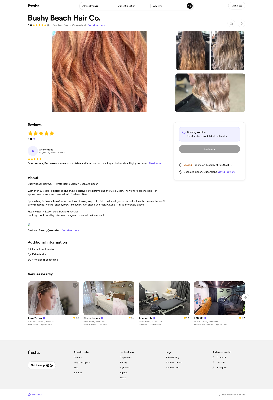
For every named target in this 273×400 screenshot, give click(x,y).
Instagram (222, 367)
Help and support (82, 362)
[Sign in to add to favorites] (75, 285)
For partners (126, 357)
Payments (125, 367)
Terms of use (172, 367)
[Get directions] (97, 224)
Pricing (123, 362)
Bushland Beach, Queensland (69, 25)
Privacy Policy (172, 357)
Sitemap (78, 372)
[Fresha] (34, 5)
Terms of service (174, 362)
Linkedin (221, 362)
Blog (76, 367)
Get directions (97, 25)
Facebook (221, 357)
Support (123, 372)
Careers (78, 357)
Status (123, 377)
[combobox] (97, 6)
